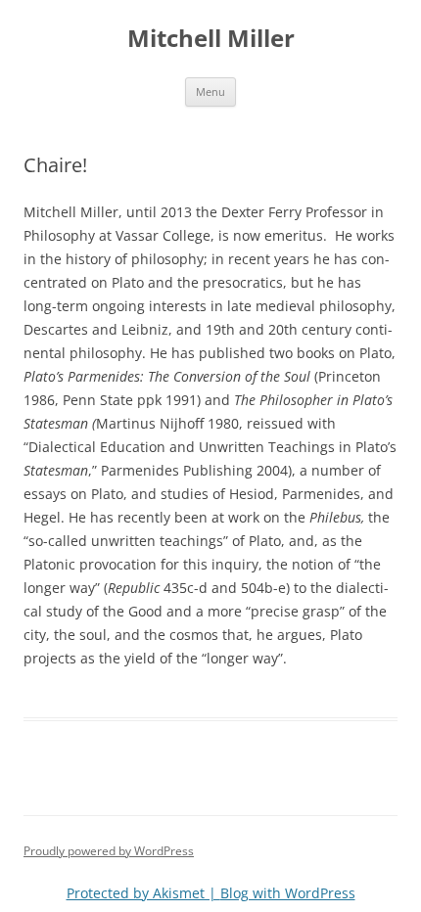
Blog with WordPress (287, 893)
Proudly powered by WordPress (108, 851)
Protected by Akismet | (143, 893)
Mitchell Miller (211, 38)
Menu (210, 91)
